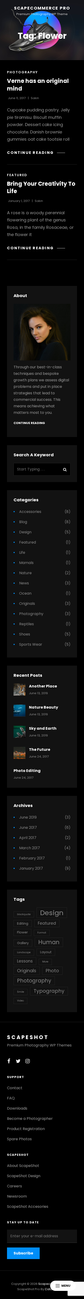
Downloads (17, 1108)
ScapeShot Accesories (27, 1206)
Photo (52, 971)
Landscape (24, 952)
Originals (27, 603)
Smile (20, 992)
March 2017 (29, 848)
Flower (22, 932)
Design (25, 532)
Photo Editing (27, 770)
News (24, 583)
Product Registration (26, 1128)
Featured (17, 175)
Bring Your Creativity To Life (41, 187)
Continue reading (36, 152)
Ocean (25, 593)
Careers (14, 1186)
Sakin (35, 98)
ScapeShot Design (23, 1176)
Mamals (26, 562)
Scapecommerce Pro (42, 8)
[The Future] (19, 753)
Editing (22, 923)
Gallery (23, 943)
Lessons (25, 961)
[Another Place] (19, 689)
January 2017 (31, 868)
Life (22, 552)
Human (49, 942)
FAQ (11, 1098)
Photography (22, 72)
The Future (39, 749)
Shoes (24, 634)
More (45, 961)
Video (20, 1000)
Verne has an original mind (38, 84)
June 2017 (28, 827)
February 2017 (32, 858)
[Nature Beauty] (19, 710)
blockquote (24, 914)
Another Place (43, 686)
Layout (46, 952)
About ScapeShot (23, 1165)
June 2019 (28, 817)
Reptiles (26, 624)
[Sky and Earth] (19, 732)
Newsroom (17, 1196)
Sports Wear (30, 644)
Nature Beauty (43, 707)
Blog (23, 522)
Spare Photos (19, 1139)
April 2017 (27, 837)
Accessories (30, 511)
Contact (14, 1088)
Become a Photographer (30, 1118)
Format (41, 932)
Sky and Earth (42, 728)
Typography (49, 991)
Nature (25, 573)
